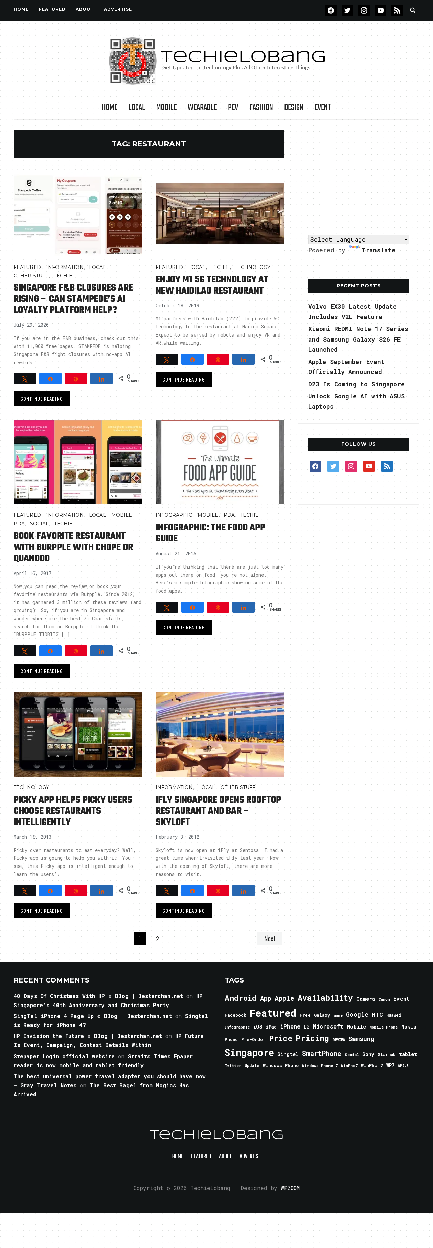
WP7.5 (403, 1065)
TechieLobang (217, 1135)
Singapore (249, 1052)
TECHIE (63, 276)
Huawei (393, 1015)
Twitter (233, 1065)
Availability (325, 998)
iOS (258, 1026)
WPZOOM (290, 1188)
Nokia (408, 1026)
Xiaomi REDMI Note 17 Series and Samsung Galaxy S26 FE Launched (358, 339)
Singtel (288, 1054)
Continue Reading (41, 398)
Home (21, 9)
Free (305, 1015)
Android (241, 998)
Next (270, 938)
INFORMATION (65, 267)
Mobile (166, 107)
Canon (384, 999)
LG (307, 1026)
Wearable (202, 107)
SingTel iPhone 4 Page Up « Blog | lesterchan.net (93, 1015)
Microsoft (328, 1026)
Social (39, 524)
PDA (19, 524)
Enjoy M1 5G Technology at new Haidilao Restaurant (212, 285)
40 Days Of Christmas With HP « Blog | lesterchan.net (98, 995)
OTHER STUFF (31, 276)
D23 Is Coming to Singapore (356, 384)
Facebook (235, 1015)
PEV (233, 107)
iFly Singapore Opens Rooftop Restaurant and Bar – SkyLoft (218, 811)
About (85, 9)
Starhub (386, 1054)
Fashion (261, 107)
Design (293, 107)
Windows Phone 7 (320, 1065)
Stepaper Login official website (64, 1056)
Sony (368, 1054)
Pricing (312, 1038)
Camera (365, 998)
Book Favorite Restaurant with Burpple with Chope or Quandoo (73, 547)
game (338, 1015)
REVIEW (339, 1039)
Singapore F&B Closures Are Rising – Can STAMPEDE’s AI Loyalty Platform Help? (73, 299)
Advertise (118, 9)
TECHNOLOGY (252, 267)
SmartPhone (321, 1053)
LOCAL (137, 107)
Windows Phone (281, 1065)
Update (252, 1065)
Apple (284, 998)
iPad (271, 1027)
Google (357, 1014)
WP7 (390, 1065)
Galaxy (322, 1015)
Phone (231, 1039)
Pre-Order (253, 1039)
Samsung (361, 1039)
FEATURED (52, 9)
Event (323, 107)
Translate (378, 250)
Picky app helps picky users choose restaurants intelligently (73, 811)
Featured (273, 1012)
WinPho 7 (372, 1065)
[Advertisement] (358, 172)
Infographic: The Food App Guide (210, 533)
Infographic (174, 515)
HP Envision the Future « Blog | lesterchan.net (88, 1035)
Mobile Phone (383, 1027)
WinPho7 (349, 1065)
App (265, 998)
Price (280, 1038)
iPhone (290, 1026)
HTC (377, 1014)
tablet (408, 1053)
